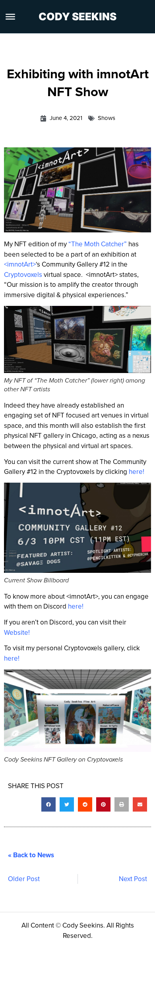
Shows (106, 118)
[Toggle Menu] (10, 16)
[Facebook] (56, 968)
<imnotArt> (20, 264)
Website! (17, 632)
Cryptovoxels (23, 275)
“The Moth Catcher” (97, 244)
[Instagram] (99, 968)
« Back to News (31, 855)
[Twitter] (77, 968)
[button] (48, 804)
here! (136, 472)
